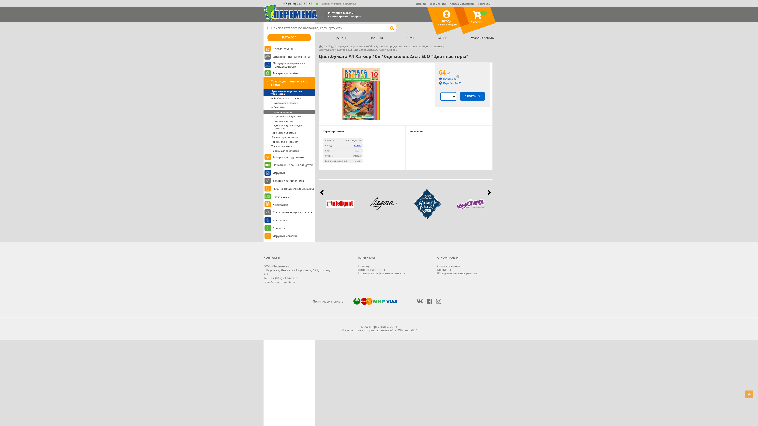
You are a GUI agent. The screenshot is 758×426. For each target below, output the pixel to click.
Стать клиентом (448, 266)
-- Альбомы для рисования (286, 98)
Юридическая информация (457, 273)
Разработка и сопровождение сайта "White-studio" (381, 330)
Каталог (289, 37)
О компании (438, 4)
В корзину (472, 96)
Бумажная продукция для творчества (286, 92)
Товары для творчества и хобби (289, 83)
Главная (420, 4)
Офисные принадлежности (291, 56)
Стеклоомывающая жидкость (292, 212)
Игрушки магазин (285, 236)
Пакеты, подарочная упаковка (293, 188)
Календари (280, 204)
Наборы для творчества (285, 150)
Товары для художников (289, 157)
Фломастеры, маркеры (284, 137)
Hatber (357, 145)
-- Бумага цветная (281, 112)
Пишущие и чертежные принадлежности (289, 65)
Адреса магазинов (462, 4)
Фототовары (281, 196)
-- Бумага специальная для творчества (287, 126)
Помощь (364, 266)
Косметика (280, 220)
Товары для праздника (288, 180)
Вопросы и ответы (371, 270)
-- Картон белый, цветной (286, 116)
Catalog (328, 46)
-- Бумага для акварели (284, 103)
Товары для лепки (281, 146)
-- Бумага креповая (282, 121)
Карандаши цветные (283, 132)
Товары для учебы (285, 73)
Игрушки (279, 173)
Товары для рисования (284, 141)
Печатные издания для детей (293, 165)
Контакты (484, 4)
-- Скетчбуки (278, 107)
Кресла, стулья (283, 48)
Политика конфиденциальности (381, 273)
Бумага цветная (433, 46)
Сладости (279, 228)
